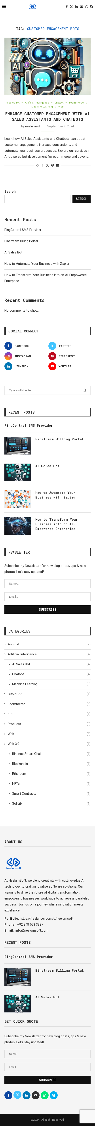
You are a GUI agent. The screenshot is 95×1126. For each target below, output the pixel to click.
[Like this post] (37, 165)
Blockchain (51, 764)
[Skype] (91, 6)
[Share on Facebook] (43, 165)
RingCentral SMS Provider (22, 230)
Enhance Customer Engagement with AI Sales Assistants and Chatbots (47, 116)
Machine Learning (51, 684)
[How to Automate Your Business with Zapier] (17, 499)
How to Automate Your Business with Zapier (36, 264)
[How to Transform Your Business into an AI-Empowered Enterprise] (17, 526)
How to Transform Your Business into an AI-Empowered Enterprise (56, 524)
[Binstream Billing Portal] (17, 446)
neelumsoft (33, 126)
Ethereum (51, 774)
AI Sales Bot (13, 252)
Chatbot (51, 674)
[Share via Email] (57, 165)
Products (49, 724)
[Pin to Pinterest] (52, 165)
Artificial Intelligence (49, 654)
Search (10, 192)
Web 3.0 (49, 744)
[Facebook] (67, 6)
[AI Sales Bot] (17, 472)
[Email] (81, 6)
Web (49, 734)
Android (49, 644)
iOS (49, 714)
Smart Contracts (51, 794)
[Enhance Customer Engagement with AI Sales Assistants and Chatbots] (47, 66)
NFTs (51, 784)
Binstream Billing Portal (21, 241)
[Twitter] (71, 6)
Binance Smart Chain (51, 754)
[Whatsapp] (86, 6)
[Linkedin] (76, 6)
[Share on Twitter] (47, 165)
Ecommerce (49, 704)
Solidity (51, 804)
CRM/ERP (49, 694)
